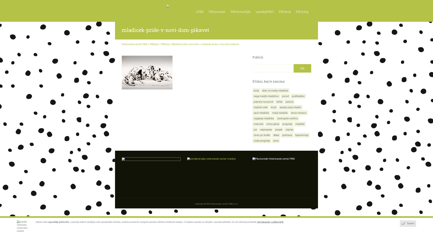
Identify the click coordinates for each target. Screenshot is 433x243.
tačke (279, 101)
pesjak (278, 129)
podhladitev (298, 96)
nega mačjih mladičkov (266, 96)
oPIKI (200, 11)
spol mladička (261, 112)
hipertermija (301, 135)
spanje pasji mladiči (290, 107)
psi (255, 129)
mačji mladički (280, 112)
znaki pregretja (262, 140)
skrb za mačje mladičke (275, 90)
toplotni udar (261, 107)
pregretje (287, 124)
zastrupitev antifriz (287, 118)
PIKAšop (302, 11)
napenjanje (266, 129)
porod (285, 96)
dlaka (276, 135)
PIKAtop (285, 11)
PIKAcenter (217, 11)
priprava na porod (263, 101)
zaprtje (289, 129)
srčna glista (272, 124)
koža (256, 90)
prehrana (287, 135)
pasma (289, 101)
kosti (273, 107)
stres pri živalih (262, 135)
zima (276, 140)
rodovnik (258, 124)
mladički (299, 124)
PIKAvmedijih (241, 11)
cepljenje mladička (264, 118)
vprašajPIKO (265, 11)
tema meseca (298, 112)
